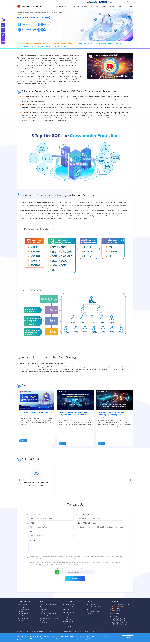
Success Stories (68, 621)
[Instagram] (125, 619)
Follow (3, 41)
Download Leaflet (27, 24)
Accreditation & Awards (94, 611)
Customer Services (69, 607)
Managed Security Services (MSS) (36, 482)
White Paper (67, 619)
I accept (127, 637)
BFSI (41, 611)
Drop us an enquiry (50, 24)
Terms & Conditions (98, 631)
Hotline (3, 27)
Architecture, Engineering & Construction (48, 606)
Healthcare (43, 622)
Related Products (61, 46)
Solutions (76, 6)
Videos (65, 617)
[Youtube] (113, 623)
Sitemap (19, 631)
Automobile (43, 609)
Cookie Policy (67, 631)
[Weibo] (121, 623)
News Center (91, 609)
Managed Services (23, 618)
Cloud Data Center (22, 613)
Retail (42, 620)
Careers (89, 613)
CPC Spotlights (68, 626)
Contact (3, 32)
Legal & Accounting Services (49, 618)
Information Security (42, 12)
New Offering (67, 615)
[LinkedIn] (117, 619)
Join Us (3, 36)
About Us (103, 6)
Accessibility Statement (81, 631)
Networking (20, 607)
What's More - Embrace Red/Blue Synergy (35, 46)
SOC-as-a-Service (56, 12)
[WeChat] (117, 623)
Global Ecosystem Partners (95, 607)
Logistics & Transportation (48, 613)
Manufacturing (44, 616)
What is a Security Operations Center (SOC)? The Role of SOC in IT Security (73, 414)
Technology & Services (90, 6)
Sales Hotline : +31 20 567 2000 (49, 29)
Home (19, 12)
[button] (124, 2)
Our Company (91, 604)
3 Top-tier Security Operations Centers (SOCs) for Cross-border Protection (47, 44)
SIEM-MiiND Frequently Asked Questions (35, 412)
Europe (129, 2)
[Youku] (125, 623)
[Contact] (3, 19)
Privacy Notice (54, 631)
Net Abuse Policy (41, 631)
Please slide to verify (75, 572)
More (23, 441)
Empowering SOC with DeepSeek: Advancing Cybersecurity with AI (111, 414)
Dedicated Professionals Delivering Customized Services (99, 44)
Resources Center (116, 6)
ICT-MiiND (20, 620)
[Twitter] (121, 619)
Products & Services (63, 6)
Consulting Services (69, 604)
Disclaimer (29, 631)
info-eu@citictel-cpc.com (30, 30)
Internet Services (22, 616)
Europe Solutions (22, 604)
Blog (64, 624)
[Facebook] (113, 619)
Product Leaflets (68, 612)
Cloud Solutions (21, 611)
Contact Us (129, 6)
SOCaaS (20, 15)
